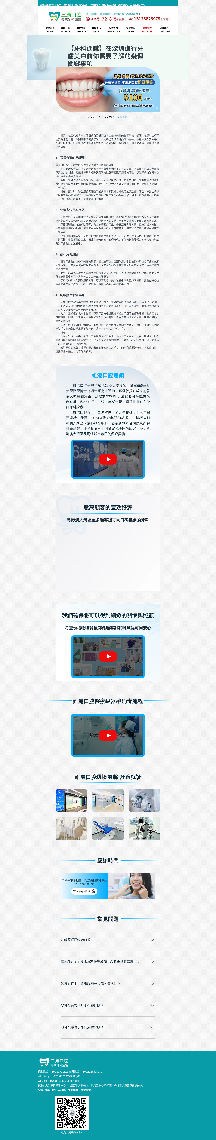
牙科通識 (123, 117)
